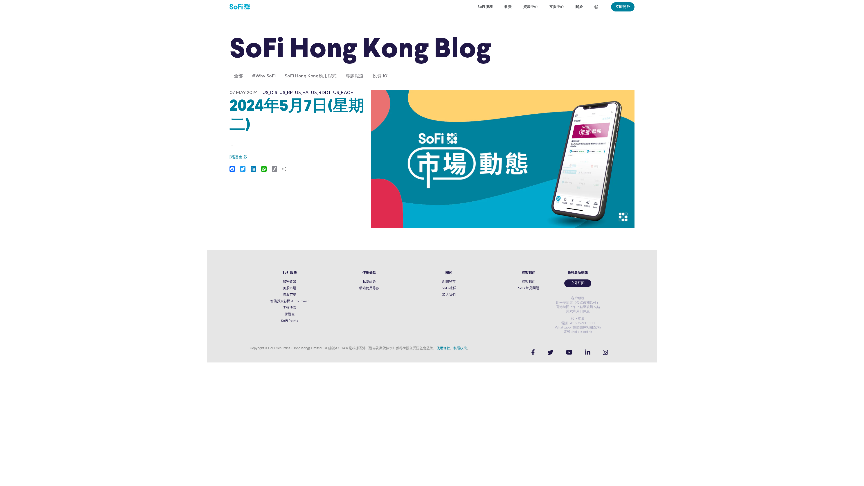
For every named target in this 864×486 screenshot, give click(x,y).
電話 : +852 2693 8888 (578, 323)
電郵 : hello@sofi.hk (578, 331)
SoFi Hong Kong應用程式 (311, 75)
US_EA (302, 92)
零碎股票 (289, 307)
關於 (449, 272)
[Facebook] (533, 352)
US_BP (286, 92)
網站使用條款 (369, 288)
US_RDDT (321, 92)
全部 (238, 75)
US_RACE (343, 92)
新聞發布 (449, 281)
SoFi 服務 (289, 272)
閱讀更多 (239, 156)
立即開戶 (623, 6)
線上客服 (578, 319)
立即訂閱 (578, 283)
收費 (508, 6)
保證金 (290, 314)
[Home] (243, 7)
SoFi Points (289, 320)
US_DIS (269, 92)
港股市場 (289, 294)
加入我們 (449, 294)
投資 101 (381, 75)
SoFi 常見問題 (528, 288)
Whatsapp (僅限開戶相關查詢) (578, 327)
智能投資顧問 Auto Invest (289, 301)
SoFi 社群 (449, 288)
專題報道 (355, 75)
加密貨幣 (289, 281)
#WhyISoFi (264, 75)
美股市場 (289, 288)
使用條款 (369, 272)
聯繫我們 (528, 272)
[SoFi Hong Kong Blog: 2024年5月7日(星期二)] (502, 159)
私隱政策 (369, 281)
